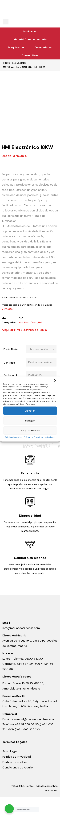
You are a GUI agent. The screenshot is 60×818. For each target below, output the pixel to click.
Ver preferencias (30, 430)
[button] (55, 380)
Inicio (6, 63)
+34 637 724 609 (28, 664)
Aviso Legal (50, 437)
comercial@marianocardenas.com (33, 719)
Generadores (43, 47)
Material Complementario (30, 39)
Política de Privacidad (34, 437)
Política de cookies (13, 437)
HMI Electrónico (28, 322)
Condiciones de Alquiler (18, 767)
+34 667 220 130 (28, 729)
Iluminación (30, 31)
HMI (35, 67)
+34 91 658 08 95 (27, 724)
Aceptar (30, 410)
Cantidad (9, 362)
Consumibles (30, 55)
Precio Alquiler (11, 349)
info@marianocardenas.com (21, 628)
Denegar (30, 420)
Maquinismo (16, 47)
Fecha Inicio (11, 375)
